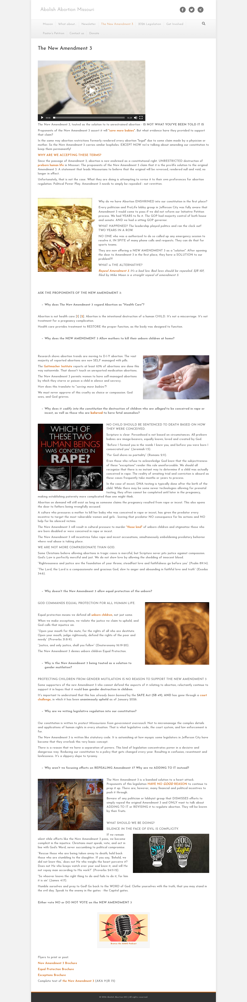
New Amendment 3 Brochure (57, 963)
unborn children (101, 615)
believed (97, 413)
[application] (91, 91)
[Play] (42, 117)
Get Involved (174, 24)
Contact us (77, 33)
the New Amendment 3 (78, 981)
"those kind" (134, 527)
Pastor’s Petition (53, 33)
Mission (48, 24)
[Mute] (135, 117)
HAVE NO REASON (167, 784)
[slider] (89, 117)
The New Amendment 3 (117, 24)
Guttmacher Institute (58, 366)
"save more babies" (121, 130)
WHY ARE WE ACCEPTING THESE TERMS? (69, 155)
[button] (91, 90)
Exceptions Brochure (52, 975)
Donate (94, 33)
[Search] (204, 24)
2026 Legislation (149, 24)
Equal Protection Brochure (56, 969)
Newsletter (88, 24)
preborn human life (51, 165)
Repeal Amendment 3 (113, 271)
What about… (67, 24)
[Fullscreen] (141, 117)
